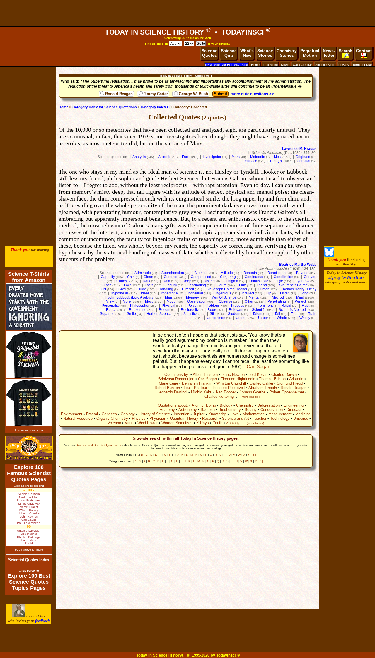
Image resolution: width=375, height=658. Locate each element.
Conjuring (228, 277)
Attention (202, 273)
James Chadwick (29, 503)
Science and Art (235, 418)
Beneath (250, 273)
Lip (268, 293)
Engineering (294, 405)
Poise (192, 306)
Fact (185, 157)
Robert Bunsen (167, 387)
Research (210, 418)
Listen (285, 293)
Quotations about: (173, 405)
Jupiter (198, 414)
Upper (263, 318)
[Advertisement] (187, 13)
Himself (188, 289)
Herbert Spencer (159, 314)
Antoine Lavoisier (28, 530)
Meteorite (257, 157)
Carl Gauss (28, 519)
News (285, 64)
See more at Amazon (29, 430)
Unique (242, 318)
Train (312, 314)
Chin (131, 277)
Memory (192, 297)
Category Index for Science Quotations (104, 107)
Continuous (254, 277)
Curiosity (123, 281)
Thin (294, 314)
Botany (251, 409)
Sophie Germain (29, 494)
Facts (149, 285)
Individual (195, 293)
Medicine (303, 414)
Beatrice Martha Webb (297, 265)
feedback (42, 620)
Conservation (271, 409)
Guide (141, 289)
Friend (262, 285)
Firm (242, 285)
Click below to (29, 570)
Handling (165, 289)
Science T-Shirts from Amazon (28, 277)
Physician (157, 418)
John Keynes (29, 516)
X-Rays (202, 423)
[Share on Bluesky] (329, 255)
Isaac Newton (233, 374)
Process (237, 306)
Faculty (171, 285)
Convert (310, 277)
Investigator (212, 157)
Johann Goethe (252, 392)
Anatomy (167, 409)
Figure (222, 285)
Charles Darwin (284, 374)
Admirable (142, 273)
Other (249, 301)
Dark (146, 281)
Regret (212, 310)
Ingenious (223, 293)
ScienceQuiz (229, 53)
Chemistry (244, 405)
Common (171, 277)
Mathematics (254, 414)
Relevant (236, 310)
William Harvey (28, 510)
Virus (129, 423)
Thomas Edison (272, 379)
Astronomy (187, 409)
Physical (168, 306)
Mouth (172, 301)
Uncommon (216, 318)
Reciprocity (190, 310)
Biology (226, 405)
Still (213, 314)
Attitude (227, 273)
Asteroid (164, 157)
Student (234, 314)
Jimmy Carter (156, 94)
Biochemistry (230, 409)
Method (278, 297)
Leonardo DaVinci (172, 392)
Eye (280, 281)
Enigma (232, 281)
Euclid (29, 543)
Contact (364, 50)
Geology (128, 414)
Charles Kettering (219, 396)
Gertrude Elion (29, 497)
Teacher (259, 418)
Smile (131, 314)
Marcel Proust (29, 506)
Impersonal (170, 293)
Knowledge (217, 414)
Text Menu (270, 64)
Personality (111, 306)
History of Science (154, 414)
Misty (110, 301)
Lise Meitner (29, 533)
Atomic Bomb (204, 405)
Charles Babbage (29, 537)
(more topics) (255, 423)
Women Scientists (176, 423)
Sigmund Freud (290, 383)
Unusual (303, 161)
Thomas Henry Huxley (298, 289)
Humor (263, 289)
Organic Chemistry (112, 418)
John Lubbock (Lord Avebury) (131, 297)
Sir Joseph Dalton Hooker (226, 289)
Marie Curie (168, 383)
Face (108, 285)
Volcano (114, 423)
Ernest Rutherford (29, 500)
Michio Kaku (201, 392)
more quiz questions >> (252, 94)
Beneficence (277, 273)
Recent (164, 310)
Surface (251, 161)
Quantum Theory (184, 418)
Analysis (139, 157)
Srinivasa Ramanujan (176, 379)
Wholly (304, 318)
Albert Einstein (205, 374)
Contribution (283, 277)
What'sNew (247, 53)
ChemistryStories (287, 53)
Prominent (264, 306)
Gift (103, 289)
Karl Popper (226, 392)
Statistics (190, 314)
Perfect (300, 301)
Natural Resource (78, 418)
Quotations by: (176, 374)
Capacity (108, 277)
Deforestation (268, 405)
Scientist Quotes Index (28, 560)
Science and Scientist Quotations (98, 445)
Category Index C (155, 107)
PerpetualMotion (309, 53)
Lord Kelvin (257, 374)
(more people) (250, 396)
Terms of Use (362, 64)
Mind (300, 297)
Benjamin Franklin (197, 383)
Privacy (343, 64)
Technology (279, 418)
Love (235, 414)
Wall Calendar (302, 64)
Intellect (248, 293)
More (127, 301)
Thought (276, 161)
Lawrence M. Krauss (299, 149)
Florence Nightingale (238, 379)
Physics (139, 418)
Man (168, 297)
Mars (236, 157)
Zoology (233, 423)
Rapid (286, 306)
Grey (122, 289)
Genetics (109, 414)
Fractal (92, 414)
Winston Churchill (231, 383)
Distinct (209, 281)
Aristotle (296, 379)
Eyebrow (302, 281)
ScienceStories (265, 53)
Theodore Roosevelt (228, 387)
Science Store (325, 64)
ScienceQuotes (209, 53)
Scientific (259, 310)
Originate (303, 157)
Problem (212, 306)
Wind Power (147, 423)
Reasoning (137, 310)
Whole (282, 318)
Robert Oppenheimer (286, 392)
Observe (225, 301)
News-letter (329, 53)
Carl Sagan (258, 366)
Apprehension (172, 273)
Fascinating (197, 285)
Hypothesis (120, 293)
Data (166, 281)
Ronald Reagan (119, 94)
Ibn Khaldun (29, 540)
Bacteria (208, 409)
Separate (107, 314)
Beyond (302, 273)
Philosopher (139, 306)
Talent (257, 314)
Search (345, 50)
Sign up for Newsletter (346, 277)
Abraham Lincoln (262, 387)
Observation (197, 301)
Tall (277, 314)
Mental (254, 297)
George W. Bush (193, 94)
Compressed (201, 277)
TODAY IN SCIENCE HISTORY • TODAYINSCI (187, 32)
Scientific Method (292, 310)
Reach (111, 310)
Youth (217, 423)
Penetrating (276, 301)
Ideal (145, 293)
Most (278, 157)
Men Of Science (223, 297)
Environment (71, 414)
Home (255, 64)
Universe (300, 418)
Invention (181, 414)
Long (304, 293)
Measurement (280, 414)
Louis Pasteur (195, 387)
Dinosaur (294, 409)
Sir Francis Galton (293, 285)
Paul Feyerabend (28, 523)
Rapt (305, 306)
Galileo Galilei (261, 383)
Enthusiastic (258, 281)
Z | (254, 454)
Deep (187, 281)
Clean (148, 277)
